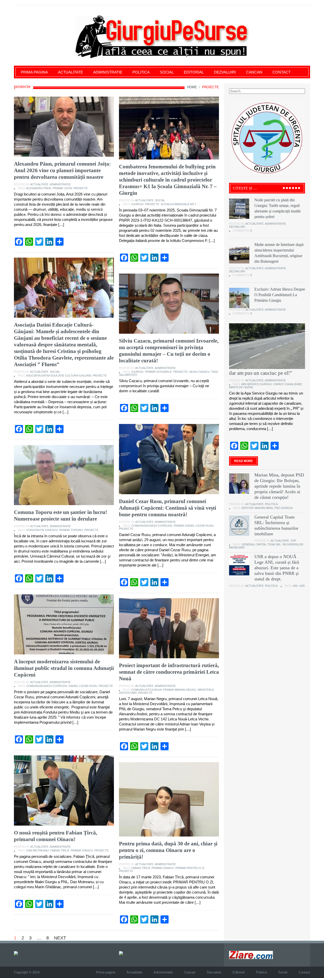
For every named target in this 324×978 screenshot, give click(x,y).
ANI (295, 585)
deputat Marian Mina (257, 507)
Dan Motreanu (37, 850)
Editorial (194, 72)
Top (293, 540)
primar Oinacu (82, 850)
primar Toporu (71, 529)
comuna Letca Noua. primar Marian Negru (163, 689)
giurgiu (137, 204)
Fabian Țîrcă (59, 850)
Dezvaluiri (225, 72)
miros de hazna (241, 387)
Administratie (107, 72)
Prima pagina (34, 72)
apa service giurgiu (256, 384)
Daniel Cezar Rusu (83, 685)
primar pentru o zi (190, 867)
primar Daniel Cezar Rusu (194, 525)
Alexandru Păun (38, 188)
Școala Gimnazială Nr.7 (178, 204)
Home (192, 87)
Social (167, 72)
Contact (281, 72)
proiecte (80, 188)
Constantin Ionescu (42, 529)
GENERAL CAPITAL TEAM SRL (261, 544)
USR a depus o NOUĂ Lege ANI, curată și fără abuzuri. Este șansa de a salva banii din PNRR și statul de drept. (276, 567)
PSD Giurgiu (283, 507)
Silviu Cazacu (199, 371)
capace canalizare (287, 384)
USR (302, 585)
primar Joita (62, 188)
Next (60, 937)
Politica (141, 72)
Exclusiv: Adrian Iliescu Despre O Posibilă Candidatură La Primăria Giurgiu (279, 295)
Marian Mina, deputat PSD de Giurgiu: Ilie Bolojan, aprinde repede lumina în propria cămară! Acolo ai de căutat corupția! (279, 486)
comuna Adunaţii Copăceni (151, 525)
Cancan (254, 72)
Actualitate (70, 72)
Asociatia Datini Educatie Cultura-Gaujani (58, 375)
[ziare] (124, 953)
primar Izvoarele (158, 371)
